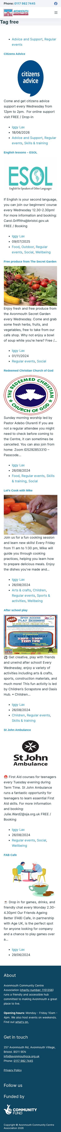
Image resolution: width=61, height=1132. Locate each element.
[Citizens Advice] (30, 78)
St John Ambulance (17, 730)
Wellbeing (43, 252)
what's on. (22, 1022)
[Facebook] (55, 3)
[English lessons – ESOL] (30, 177)
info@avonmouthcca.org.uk (21, 1056)
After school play (15, 610)
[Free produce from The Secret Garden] (30, 286)
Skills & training (36, 143)
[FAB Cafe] (30, 879)
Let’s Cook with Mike (18, 490)
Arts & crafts (21, 590)
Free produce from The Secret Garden (30, 261)
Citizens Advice (14, 54)
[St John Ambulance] (30, 754)
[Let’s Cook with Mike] (30, 515)
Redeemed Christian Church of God (28, 370)
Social (29, 252)
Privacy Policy (13, 1070)
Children (39, 590)
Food (16, 247)
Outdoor (27, 247)
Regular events (23, 361)
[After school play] (30, 634)
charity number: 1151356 (37, 990)
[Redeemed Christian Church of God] (30, 395)
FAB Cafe (10, 855)
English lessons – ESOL (20, 152)
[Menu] (55, 12)
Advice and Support (27, 39)
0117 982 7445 (24, 3)
